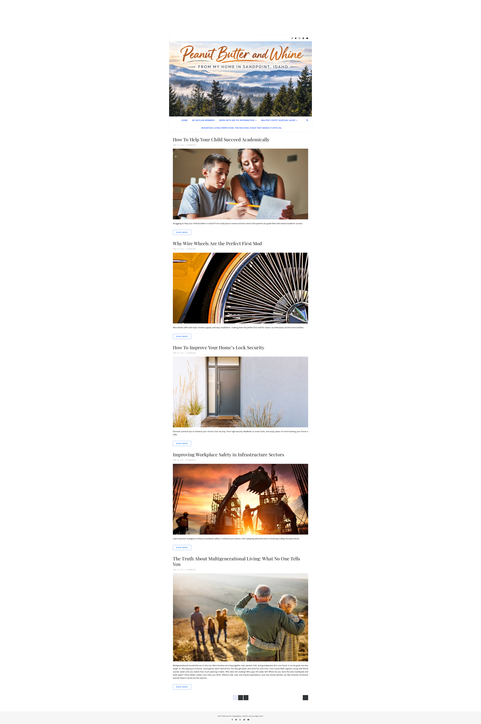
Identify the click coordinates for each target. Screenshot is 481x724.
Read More (182, 232)
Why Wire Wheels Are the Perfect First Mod (217, 243)
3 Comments (190, 248)
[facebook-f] (292, 38)
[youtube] (307, 38)
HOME (185, 120)
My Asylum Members (203, 120)
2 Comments (190, 460)
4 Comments (190, 144)
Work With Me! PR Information (236, 120)
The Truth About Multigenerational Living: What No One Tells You (236, 561)
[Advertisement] (75, 17)
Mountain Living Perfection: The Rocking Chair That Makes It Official (241, 128)
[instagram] (299, 38)
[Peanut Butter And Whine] (240, 78)
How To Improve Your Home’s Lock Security (218, 347)
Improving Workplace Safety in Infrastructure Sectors (228, 454)
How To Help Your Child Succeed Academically (221, 139)
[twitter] (296, 38)
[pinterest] (304, 38)
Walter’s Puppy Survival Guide (278, 120)
